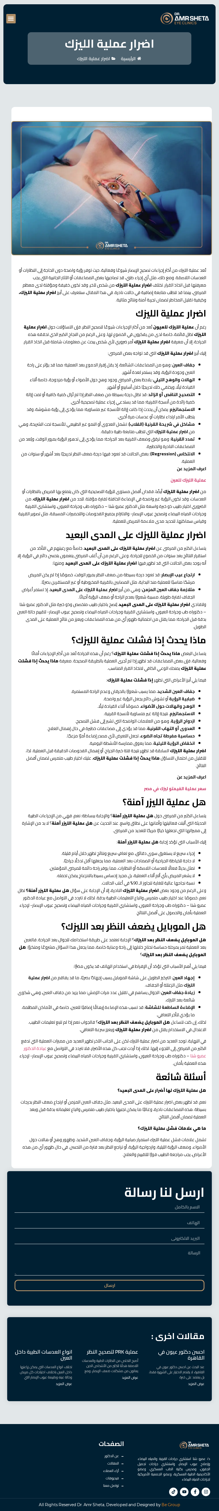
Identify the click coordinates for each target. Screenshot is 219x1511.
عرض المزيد (196, 1383)
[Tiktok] (173, 1492)
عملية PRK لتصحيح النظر (112, 1351)
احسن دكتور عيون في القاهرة (181, 1355)
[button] (11, 18)
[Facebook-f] (195, 1492)
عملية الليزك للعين (188, 480)
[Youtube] (184, 1492)
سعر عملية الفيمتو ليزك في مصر (175, 788)
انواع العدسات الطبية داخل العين (43, 1355)
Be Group (170, 1504)
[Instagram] (206, 1492)
